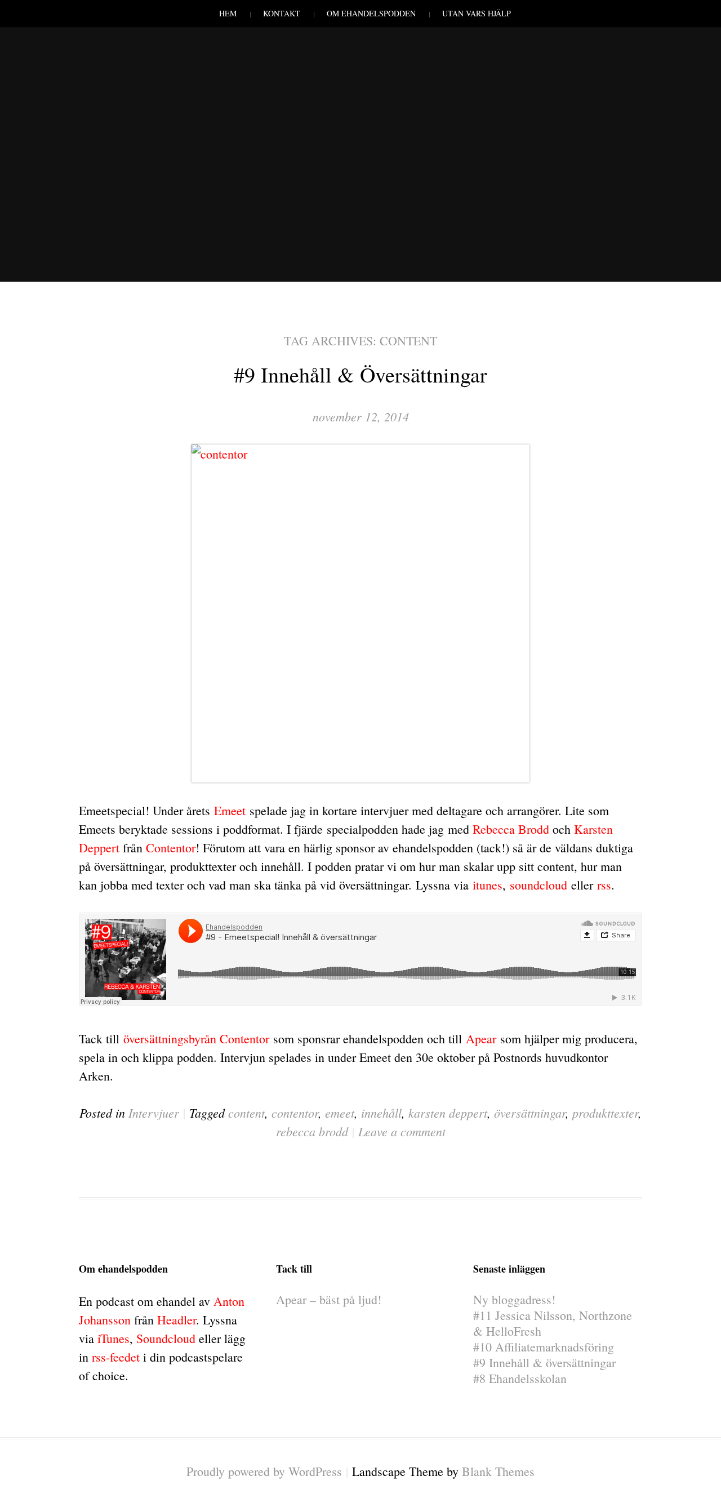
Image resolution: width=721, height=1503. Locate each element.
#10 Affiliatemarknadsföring (543, 1347)
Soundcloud (165, 1338)
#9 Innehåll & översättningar (360, 374)
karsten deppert (447, 1112)
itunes (487, 885)
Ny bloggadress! (514, 1299)
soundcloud (538, 885)
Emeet (230, 810)
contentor (295, 1112)
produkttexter (605, 1112)
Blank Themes (498, 1471)
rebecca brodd (312, 1131)
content (246, 1112)
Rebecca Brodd (511, 829)
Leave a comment (402, 1131)
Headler (176, 1319)
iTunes (113, 1338)
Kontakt (281, 13)
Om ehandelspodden (371, 13)
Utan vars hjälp (476, 13)
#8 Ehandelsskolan (520, 1378)
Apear (481, 1038)
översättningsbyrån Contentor (196, 1038)
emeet (339, 1112)
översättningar (530, 1112)
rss (604, 885)
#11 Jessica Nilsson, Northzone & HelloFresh (552, 1323)
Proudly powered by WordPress (264, 1471)
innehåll (381, 1112)
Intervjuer (153, 1112)
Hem (228, 13)
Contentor (170, 847)
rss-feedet (116, 1357)
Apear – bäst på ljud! (328, 1299)
